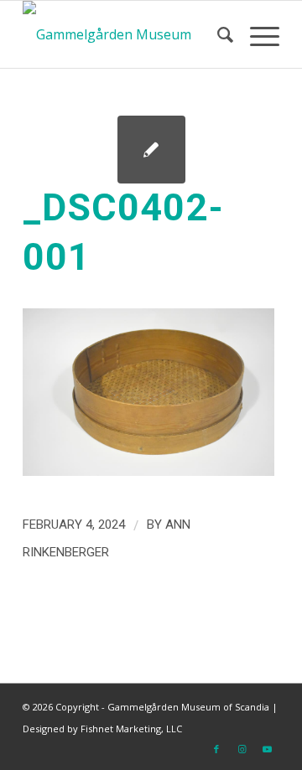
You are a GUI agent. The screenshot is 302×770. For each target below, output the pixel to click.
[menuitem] (216, 34)
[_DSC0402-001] (151, 149)
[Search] (216, 34)
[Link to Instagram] (241, 749)
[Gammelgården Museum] (125, 34)
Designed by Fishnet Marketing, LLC (102, 728)
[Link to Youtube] (266, 749)
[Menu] (256, 34)
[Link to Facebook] (216, 749)
